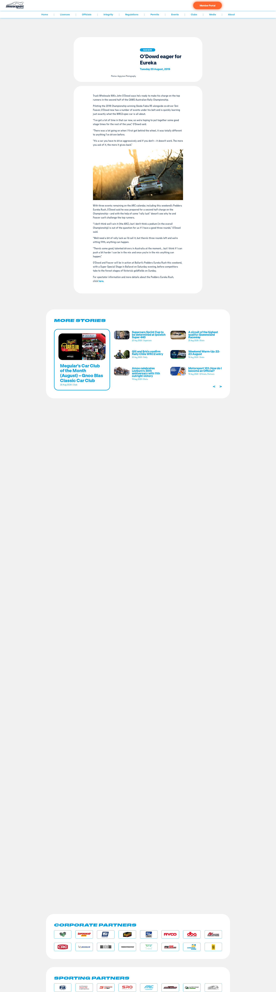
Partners (210, 374)
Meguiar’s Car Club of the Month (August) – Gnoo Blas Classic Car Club (81, 373)
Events (175, 15)
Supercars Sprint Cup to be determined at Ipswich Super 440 (148, 334)
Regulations (131, 15)
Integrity (108, 15)
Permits (154, 15)
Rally (145, 357)
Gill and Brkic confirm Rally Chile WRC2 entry (147, 353)
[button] (147, 49)
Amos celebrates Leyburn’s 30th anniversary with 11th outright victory (146, 372)
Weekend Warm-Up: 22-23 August (204, 353)
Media (212, 15)
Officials (86, 15)
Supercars (147, 340)
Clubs (194, 15)
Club (75, 385)
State (202, 340)
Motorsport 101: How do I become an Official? (205, 369)
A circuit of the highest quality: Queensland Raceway (203, 334)
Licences (65, 15)
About (231, 15)
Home (44, 15)
